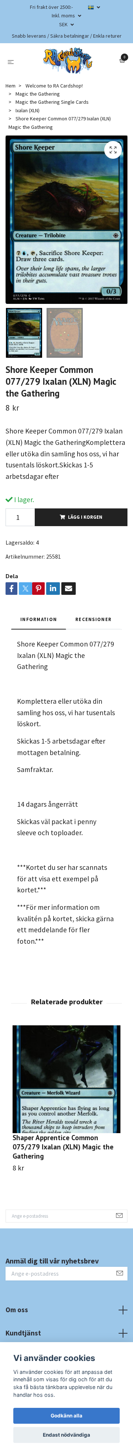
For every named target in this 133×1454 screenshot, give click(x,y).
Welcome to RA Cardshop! (54, 85)
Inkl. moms (64, 15)
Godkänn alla (66, 1416)
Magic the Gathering (38, 93)
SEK (64, 24)
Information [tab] (38, 619)
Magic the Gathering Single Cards (52, 102)
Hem (11, 85)
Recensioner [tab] (93, 619)
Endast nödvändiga (66, 1435)
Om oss (17, 1309)
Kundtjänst (23, 1332)
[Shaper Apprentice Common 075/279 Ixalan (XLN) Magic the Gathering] (66, 1079)
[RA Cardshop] (68, 61)
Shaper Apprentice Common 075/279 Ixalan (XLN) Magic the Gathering (63, 1146)
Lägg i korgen (85, 517)
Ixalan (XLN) (28, 110)
